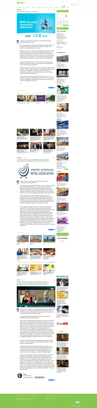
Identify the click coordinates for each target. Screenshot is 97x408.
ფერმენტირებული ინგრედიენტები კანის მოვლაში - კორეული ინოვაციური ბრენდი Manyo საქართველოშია (36, 273)
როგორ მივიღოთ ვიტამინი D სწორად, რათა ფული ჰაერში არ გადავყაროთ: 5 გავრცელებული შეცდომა (63, 316)
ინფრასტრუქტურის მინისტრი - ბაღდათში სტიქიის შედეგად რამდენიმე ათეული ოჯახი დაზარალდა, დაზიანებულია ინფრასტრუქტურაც (62, 36)
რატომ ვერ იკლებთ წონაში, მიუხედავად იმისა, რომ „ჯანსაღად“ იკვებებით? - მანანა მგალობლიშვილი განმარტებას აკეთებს (22, 258)
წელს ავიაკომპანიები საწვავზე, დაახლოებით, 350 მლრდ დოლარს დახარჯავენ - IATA (62, 43)
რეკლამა (29, 395)
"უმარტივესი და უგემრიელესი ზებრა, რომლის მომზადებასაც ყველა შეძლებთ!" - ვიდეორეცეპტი (49, 257)
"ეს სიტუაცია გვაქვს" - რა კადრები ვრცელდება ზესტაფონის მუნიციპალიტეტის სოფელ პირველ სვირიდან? (22, 137)
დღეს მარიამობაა (60, 47)
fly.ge (17, 244)
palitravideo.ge (32, 140)
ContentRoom (53, 262)
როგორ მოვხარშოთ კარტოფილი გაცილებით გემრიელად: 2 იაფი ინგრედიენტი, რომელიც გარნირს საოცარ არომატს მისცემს (61, 302)
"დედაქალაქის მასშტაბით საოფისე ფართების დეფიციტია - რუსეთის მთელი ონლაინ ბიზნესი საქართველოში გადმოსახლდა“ (61, 81)
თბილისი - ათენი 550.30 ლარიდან (21, 243)
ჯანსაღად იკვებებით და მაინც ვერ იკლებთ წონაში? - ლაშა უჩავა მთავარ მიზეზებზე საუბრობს (48, 273)
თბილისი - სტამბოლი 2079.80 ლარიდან (35, 243)
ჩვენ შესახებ (24, 395)
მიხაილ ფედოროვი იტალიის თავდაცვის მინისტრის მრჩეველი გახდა (35, 150)
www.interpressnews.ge (20, 153)
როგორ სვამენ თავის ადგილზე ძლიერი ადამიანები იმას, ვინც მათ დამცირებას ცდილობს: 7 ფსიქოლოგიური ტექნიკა (62, 288)
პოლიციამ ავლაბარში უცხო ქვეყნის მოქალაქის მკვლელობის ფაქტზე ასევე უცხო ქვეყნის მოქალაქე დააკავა (23, 151)
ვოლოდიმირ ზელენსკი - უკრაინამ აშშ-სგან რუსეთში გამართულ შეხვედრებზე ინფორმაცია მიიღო (48, 151)
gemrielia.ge (19, 260)
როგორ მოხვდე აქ (51, 93)
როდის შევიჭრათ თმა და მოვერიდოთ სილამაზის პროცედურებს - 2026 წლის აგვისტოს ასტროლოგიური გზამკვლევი (61, 370)
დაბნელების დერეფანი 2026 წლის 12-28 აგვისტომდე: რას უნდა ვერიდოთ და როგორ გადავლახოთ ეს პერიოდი (62, 357)
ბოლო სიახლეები (61, 31)
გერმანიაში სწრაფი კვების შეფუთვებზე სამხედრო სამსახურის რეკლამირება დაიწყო (61, 199)
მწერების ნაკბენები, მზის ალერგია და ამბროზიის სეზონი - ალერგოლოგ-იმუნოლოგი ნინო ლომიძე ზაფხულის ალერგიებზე (22, 274)
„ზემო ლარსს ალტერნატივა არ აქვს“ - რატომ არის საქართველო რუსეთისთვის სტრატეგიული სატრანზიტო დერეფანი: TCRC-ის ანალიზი (62, 133)
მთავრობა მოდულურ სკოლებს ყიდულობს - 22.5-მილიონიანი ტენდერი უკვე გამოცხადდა (61, 66)
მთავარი (18, 395)
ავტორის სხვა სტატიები (28, 377)
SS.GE (18, 93)
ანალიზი (59, 119)
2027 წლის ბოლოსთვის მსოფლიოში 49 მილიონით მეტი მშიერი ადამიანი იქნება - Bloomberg (61, 149)
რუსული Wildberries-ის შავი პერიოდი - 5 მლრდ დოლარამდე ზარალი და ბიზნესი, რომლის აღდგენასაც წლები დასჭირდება (61, 229)
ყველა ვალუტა (65, 25)
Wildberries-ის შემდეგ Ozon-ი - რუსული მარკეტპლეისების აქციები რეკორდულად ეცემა (62, 185)
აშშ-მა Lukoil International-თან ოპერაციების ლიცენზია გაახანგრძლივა (62, 214)
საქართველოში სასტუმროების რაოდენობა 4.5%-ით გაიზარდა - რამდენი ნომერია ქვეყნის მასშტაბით (61, 115)
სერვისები (34, 395)
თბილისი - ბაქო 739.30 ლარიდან (49, 242)
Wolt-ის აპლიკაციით (50, 76)
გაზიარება (51, 87)
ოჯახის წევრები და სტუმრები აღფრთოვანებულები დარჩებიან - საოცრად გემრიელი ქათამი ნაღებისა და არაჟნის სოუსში (36, 257)
